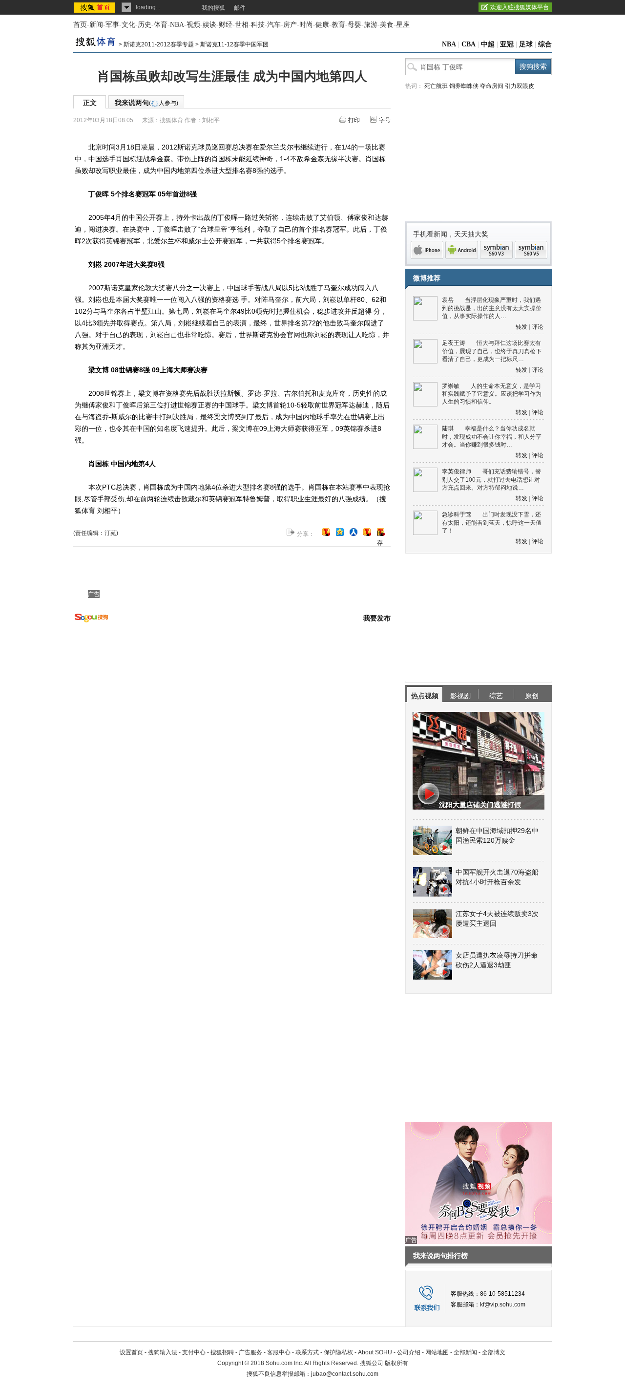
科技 (258, 24)
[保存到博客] (380, 533)
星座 (403, 24)
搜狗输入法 (162, 1352)
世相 (242, 24)
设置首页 (131, 1352)
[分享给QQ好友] (340, 532)
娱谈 (209, 24)
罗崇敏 (450, 386)
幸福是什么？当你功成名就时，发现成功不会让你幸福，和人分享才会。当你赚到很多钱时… (492, 436)
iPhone (427, 250)
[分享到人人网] (353, 532)
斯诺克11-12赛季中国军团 (234, 44)
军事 (112, 24)
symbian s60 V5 (531, 250)
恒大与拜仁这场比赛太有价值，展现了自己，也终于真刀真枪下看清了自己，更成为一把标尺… (492, 351)
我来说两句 (146, 103)
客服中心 (279, 1352)
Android (461, 250)
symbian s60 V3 (496, 250)
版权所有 (396, 1363)
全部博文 (493, 1352)
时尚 (306, 24)
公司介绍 (408, 1352)
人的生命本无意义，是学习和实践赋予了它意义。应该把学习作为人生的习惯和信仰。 (492, 394)
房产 (290, 24)
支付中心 (194, 1352)
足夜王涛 (453, 343)
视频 (193, 24)
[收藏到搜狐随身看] (367, 532)
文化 (128, 24)
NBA (177, 24)
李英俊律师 (456, 471)
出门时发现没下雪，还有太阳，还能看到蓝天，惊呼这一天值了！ (492, 522)
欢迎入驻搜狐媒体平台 (519, 7)
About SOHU (375, 1352)
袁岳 (448, 300)
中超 (488, 44)
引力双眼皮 (519, 86)
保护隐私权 (338, 1352)
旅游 (370, 24)
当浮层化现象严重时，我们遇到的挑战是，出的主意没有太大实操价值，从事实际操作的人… (492, 308)
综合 (545, 44)
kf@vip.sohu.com (502, 1304)
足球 (526, 44)
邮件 (240, 7)
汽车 (274, 24)
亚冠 (507, 44)
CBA (468, 44)
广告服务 (250, 1352)
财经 (225, 24)
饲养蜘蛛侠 (464, 86)
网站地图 (437, 1352)
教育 (338, 24)
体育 (160, 24)
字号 (385, 120)
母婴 (354, 24)
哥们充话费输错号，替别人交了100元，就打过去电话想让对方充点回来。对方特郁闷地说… (491, 479)
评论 (537, 326)
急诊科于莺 (456, 514)
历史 (144, 24)
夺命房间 (491, 86)
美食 (387, 24)
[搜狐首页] (95, 7)
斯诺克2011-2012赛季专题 (159, 44)
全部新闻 (465, 1352)
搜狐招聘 (222, 1352)
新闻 (96, 24)
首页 (80, 24)
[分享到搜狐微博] (326, 532)
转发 (521, 326)
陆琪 (448, 428)
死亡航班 (436, 86)
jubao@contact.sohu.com (344, 1373)
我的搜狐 (213, 7)
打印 (354, 120)
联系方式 (307, 1352)
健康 (322, 24)
